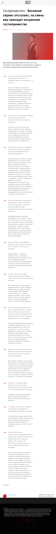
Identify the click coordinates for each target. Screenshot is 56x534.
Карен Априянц (12, 494)
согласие (25, 508)
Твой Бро (28, 2)
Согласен (28, 520)
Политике (46, 515)
